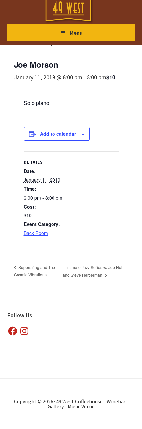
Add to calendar (58, 133)
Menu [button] (76, 32)
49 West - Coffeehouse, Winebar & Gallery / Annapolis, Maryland (75, 12)
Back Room (36, 233)
